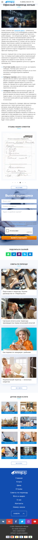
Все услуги (19, 463)
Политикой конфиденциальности (17, 224)
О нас (19, 500)
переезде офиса (19, 30)
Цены (19, 485)
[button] (12, 182)
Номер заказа (19, 507)
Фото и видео (19, 496)
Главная (19, 478)
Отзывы (19, 489)
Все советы (19, 388)
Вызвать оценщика (19, 238)
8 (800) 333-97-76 (27, 2)
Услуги (19, 482)
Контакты (19, 503)
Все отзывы (19, 187)
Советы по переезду (19, 493)
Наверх (16, 513)
